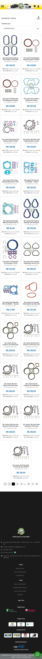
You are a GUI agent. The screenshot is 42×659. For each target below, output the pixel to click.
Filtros (38, 19)
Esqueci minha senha (20, 587)
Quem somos (20, 568)
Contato (20, 594)
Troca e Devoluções (20, 572)
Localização (20, 575)
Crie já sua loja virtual (21, 650)
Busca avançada (19, 584)
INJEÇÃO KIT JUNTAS (9, 18)
